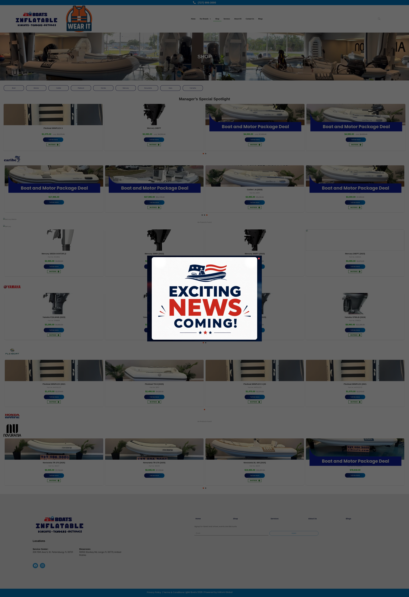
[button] (259, 258)
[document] (204, 298)
